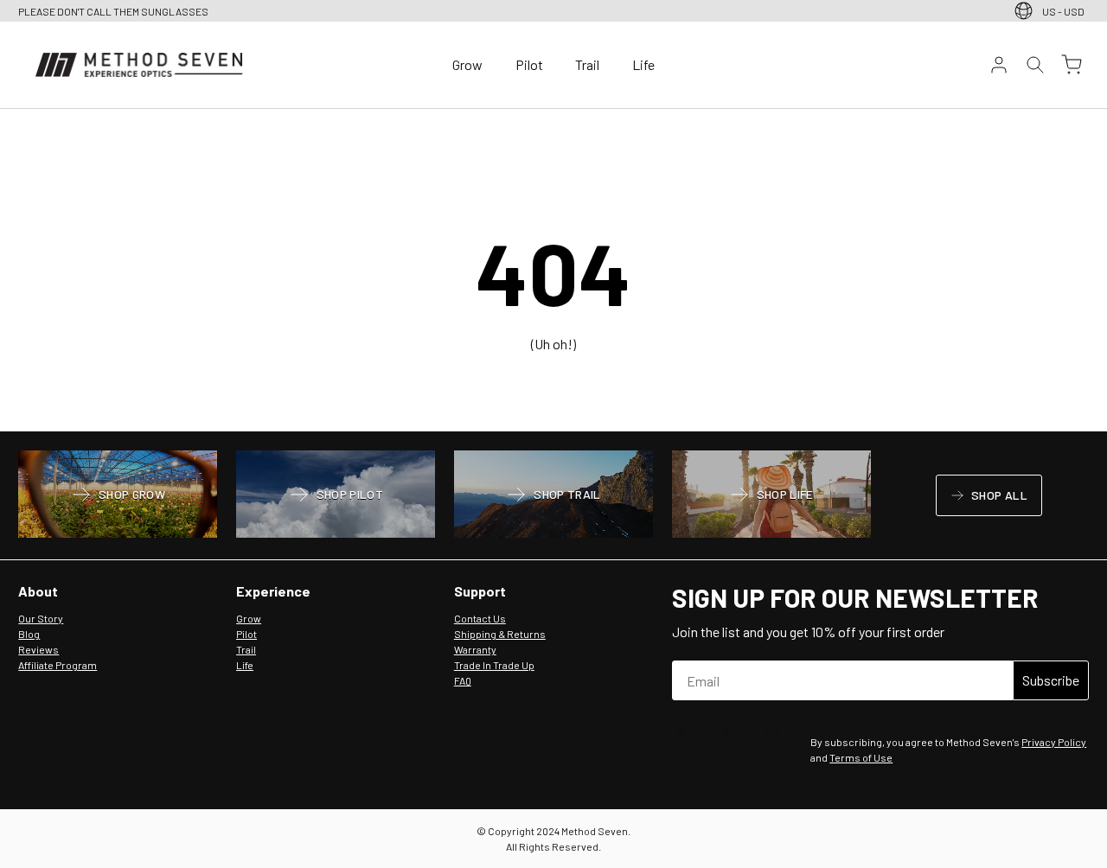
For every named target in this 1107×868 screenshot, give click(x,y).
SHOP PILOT (336, 496)
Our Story (40, 618)
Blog (29, 634)
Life (643, 64)
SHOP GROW (117, 496)
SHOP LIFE (771, 496)
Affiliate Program (57, 665)
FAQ (462, 680)
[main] (553, 270)
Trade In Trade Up (494, 665)
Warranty (475, 649)
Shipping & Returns (500, 634)
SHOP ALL (988, 498)
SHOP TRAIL (553, 496)
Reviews (38, 649)
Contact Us (480, 618)
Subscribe (1050, 680)
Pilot (529, 64)
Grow (467, 64)
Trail (587, 64)
